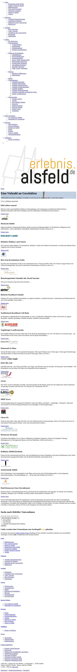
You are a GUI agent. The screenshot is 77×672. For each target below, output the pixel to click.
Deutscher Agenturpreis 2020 (13, 660)
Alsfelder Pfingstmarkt (18, 83)
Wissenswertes (12, 97)
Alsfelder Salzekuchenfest (19, 85)
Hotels (10, 129)
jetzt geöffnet (7, 520)
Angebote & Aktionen (14, 21)
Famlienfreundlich (17, 58)
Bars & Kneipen (13, 29)
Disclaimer (26, 670)
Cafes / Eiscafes (13, 31)
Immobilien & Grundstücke (16, 119)
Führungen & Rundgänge (15, 53)
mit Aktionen (7, 522)
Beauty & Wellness (14, 139)
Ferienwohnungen (13, 126)
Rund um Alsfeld (17, 107)
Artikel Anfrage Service (22, 533)
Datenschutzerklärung (15, 670)
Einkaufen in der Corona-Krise (17, 22)
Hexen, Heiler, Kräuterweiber (21, 60)
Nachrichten (8, 638)
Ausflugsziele (16, 46)
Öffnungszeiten (9, 639)
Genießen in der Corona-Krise (17, 33)
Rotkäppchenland (17, 105)
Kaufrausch (8, 650)
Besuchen (7, 122)
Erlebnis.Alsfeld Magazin (12, 648)
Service (3, 634)
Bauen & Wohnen (10, 116)
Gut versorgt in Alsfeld (15, 117)
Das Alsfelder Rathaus (18, 102)
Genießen (7, 28)
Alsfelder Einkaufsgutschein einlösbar (14, 524)
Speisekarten (12, 36)
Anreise (14, 100)
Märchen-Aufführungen (19, 73)
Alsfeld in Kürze (17, 99)
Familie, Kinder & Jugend (16, 5)
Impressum (4, 670)
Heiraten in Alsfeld (13, 128)
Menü (2, 189)
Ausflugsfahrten (17, 44)
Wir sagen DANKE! (11, 655)
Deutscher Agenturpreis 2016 (13, 658)
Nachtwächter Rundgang (19, 63)
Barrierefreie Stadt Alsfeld (16, 4)
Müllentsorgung (13, 7)
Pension (10, 131)
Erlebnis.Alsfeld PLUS (7, 645)
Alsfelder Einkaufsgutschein (16, 19)
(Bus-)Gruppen (12, 124)
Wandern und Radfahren (19, 50)
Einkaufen (8, 17)
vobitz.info (15, 667)
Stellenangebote (9, 641)
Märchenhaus (16, 75)
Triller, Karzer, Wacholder (19, 68)
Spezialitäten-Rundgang (19, 65)
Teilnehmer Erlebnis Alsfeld (13, 657)
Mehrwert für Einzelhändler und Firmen (16, 652)
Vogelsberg (15, 111)
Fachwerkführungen (18, 56)
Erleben (7, 39)
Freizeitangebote (13, 43)
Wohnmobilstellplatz (14, 134)
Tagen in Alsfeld (13, 133)
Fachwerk (15, 104)
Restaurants (11, 34)
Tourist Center (16, 109)
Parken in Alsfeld (13, 12)
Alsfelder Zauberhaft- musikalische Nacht (24, 92)
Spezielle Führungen (18, 67)
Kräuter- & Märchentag (19, 94)
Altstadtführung (16, 55)
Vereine (10, 14)
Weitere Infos (5, 214)
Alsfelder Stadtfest (17, 89)
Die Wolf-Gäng (12, 41)
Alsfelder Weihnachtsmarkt (20, 90)
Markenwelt (11, 24)
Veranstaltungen (13, 80)
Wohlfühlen (8, 138)
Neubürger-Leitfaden (14, 11)
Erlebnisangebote (17, 48)
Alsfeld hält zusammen (11, 653)
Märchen (11, 72)
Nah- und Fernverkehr (15, 9)
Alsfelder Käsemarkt (18, 82)
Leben (6, 2)
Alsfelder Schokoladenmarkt (20, 87)
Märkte (10, 78)
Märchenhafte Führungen (19, 61)
